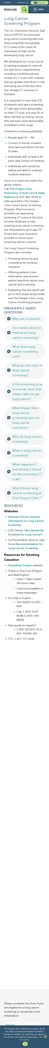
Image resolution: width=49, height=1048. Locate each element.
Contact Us (22, 3)
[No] (45, 1036)
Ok (25, 1044)
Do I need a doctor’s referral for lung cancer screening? (27, 333)
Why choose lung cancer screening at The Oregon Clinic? (26, 493)
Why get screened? (26, 319)
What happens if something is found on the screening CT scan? (27, 471)
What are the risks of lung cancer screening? (27, 370)
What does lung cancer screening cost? (25, 351)
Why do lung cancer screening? (27, 439)
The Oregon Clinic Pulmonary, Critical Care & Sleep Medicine (24, 193)
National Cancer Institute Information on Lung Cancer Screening (26, 521)
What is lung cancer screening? (26, 452)
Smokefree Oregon (20, 565)
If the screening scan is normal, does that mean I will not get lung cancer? (27, 391)
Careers (7, 3)
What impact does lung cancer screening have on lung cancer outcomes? (25, 418)
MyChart (41, 3)
